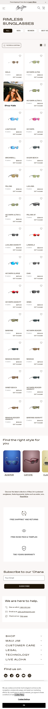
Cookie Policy (19, 695)
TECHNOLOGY (18, 655)
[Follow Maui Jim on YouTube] (23, 677)
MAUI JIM (13, 641)
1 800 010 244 (25, 607)
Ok (24, 705)
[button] (11, 45)
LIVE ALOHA (16, 660)
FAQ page (24, 616)
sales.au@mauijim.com (26, 612)
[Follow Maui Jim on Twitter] (17, 677)
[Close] (45, 2)
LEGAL (11, 650)
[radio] (8, 31)
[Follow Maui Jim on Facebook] (11, 677)
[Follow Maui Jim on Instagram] (29, 677)
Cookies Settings (24, 699)
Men (18, 31)
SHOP (10, 636)
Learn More (32, 2)
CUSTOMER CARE (20, 646)
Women (31, 31)
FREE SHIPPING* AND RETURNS (24, 519)
